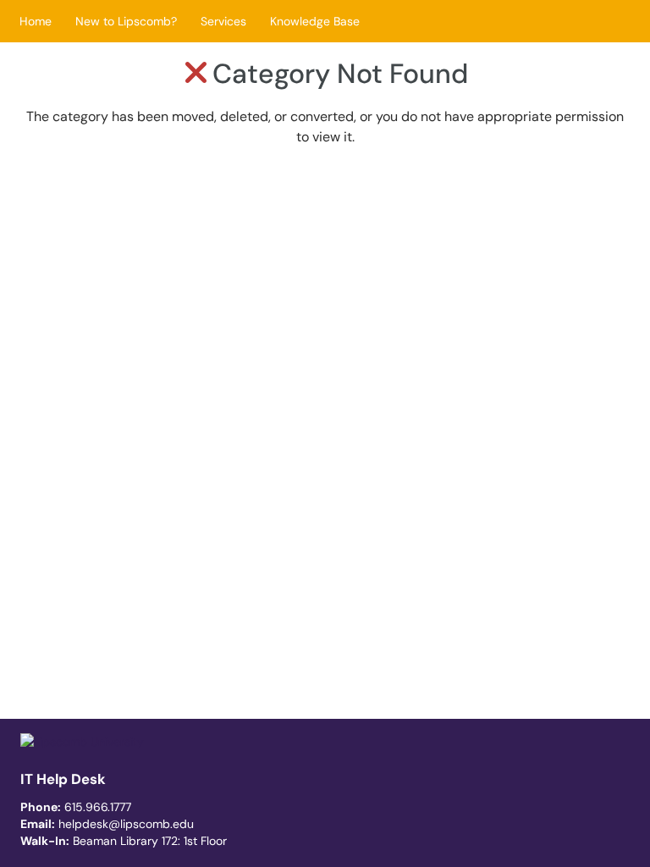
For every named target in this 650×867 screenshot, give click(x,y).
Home (35, 21)
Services (223, 21)
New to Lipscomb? (126, 21)
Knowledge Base (315, 21)
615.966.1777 (97, 807)
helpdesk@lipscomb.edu (126, 823)
